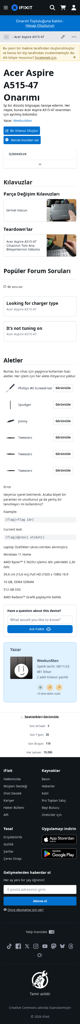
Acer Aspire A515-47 (29, 37)
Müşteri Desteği (15, 786)
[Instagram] (36, 946)
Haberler (48, 786)
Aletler (13, 360)
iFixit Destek (12, 793)
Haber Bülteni (14, 807)
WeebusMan (22, 120)
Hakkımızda (12, 779)
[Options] (6, 37)
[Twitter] (27, 946)
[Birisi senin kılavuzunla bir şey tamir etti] (59, 687)
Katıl (45, 793)
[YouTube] (45, 946)
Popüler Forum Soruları (37, 271)
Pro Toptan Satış (54, 800)
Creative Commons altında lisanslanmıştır (40, 1007)
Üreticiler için (52, 815)
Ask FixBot (36, 629)
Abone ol (40, 901)
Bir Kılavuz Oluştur (24, 131)
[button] (52, 7)
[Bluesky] (62, 946)
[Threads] (71, 946)
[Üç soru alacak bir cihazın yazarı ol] (40, 687)
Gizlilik (8, 844)
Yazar (15, 649)
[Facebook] (18, 946)
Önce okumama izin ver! (26, 910)
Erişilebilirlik (13, 837)
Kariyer (9, 800)
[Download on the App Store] (59, 839)
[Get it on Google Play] (59, 853)
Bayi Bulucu (50, 807)
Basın (46, 779)
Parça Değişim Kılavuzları (32, 194)
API (6, 815)
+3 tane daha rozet (48, 693)
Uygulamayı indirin (59, 828)
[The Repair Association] (40, 955)
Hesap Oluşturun (40, 25)
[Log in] (73, 7)
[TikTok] (9, 946)
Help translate (36, 932)
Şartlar (9, 851)
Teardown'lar (18, 229)
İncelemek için (45, 57)
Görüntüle (63, 388)
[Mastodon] (53, 946)
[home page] (22, 7)
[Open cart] (63, 7)
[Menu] (6, 8)
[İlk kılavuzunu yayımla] (49, 687)
